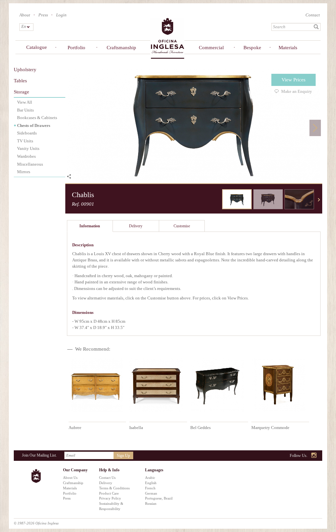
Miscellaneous (30, 164)
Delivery (105, 483)
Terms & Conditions (114, 488)
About (24, 15)
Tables (20, 80)
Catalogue (36, 47)
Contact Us (107, 478)
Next (315, 127)
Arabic (150, 478)
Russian (151, 503)
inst (314, 456)
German (151, 493)
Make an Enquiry (296, 91)
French (150, 488)
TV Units (25, 140)
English (151, 483)
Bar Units (25, 110)
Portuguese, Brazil (159, 498)
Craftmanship (73, 483)
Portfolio (76, 47)
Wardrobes (26, 156)
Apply (316, 27)
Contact (312, 15)
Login (61, 15)
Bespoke (252, 47)
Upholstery (25, 69)
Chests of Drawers (33, 125)
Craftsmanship (120, 47)
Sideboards (27, 133)
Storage (21, 91)
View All (24, 102)
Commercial (211, 47)
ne (319, 199)
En (23, 26)
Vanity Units (28, 148)
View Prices (293, 79)
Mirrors (23, 171)
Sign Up (123, 455)
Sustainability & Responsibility (111, 506)
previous (217, 199)
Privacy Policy (110, 498)
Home (167, 38)
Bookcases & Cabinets (37, 117)
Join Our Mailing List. (39, 455)
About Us (70, 478)
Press (43, 15)
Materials (288, 47)
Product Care (109, 493)
